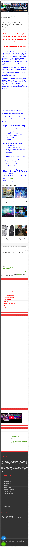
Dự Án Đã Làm (8, 299)
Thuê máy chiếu (8, 305)
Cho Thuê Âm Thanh (9, 288)
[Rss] (14, 544)
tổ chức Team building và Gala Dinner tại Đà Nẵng (14, 246)
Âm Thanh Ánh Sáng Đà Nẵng (19, 540)
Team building (20, 126)
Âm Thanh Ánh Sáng (8, 16)
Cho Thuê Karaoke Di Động (10, 293)
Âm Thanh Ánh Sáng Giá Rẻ (10, 286)
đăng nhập (19, 274)
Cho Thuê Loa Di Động (9, 295)
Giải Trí (6, 301)
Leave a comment (15, 29)
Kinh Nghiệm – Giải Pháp (10, 303)
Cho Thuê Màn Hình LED (10, 297)
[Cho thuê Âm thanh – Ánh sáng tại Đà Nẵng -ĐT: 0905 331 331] (14, 7)
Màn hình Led (10, 137)
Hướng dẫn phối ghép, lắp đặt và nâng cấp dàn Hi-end (10, 267)
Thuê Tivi (7, 307)
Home (2, 16)
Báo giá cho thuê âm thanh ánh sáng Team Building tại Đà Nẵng (19, 270)
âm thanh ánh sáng (15, 134)
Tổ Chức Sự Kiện (8, 309)
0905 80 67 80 (13, 178)
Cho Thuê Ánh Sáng (9, 291)
